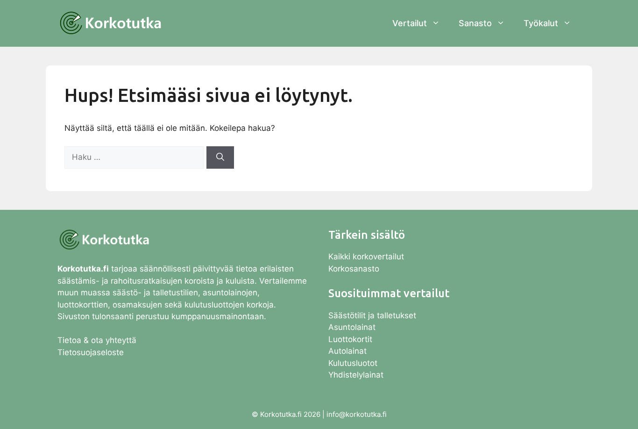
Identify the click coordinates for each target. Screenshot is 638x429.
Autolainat (347, 351)
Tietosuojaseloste (90, 352)
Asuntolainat (352, 327)
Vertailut (409, 23)
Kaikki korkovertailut (366, 256)
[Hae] (220, 157)
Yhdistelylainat (355, 374)
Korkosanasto (353, 268)
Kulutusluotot (352, 363)
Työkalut (541, 23)
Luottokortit (351, 339)
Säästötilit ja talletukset (372, 315)
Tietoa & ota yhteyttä (96, 340)
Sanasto (475, 23)
